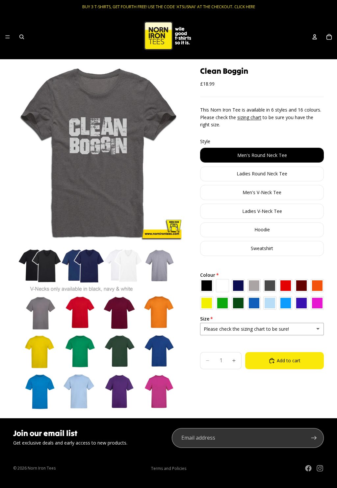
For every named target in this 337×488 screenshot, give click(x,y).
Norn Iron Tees (42, 468)
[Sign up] (314, 438)
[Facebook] (308, 468)
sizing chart (249, 117)
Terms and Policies (168, 468)
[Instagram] (320, 468)
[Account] (314, 37)
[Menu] (7, 36)
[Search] (21, 37)
